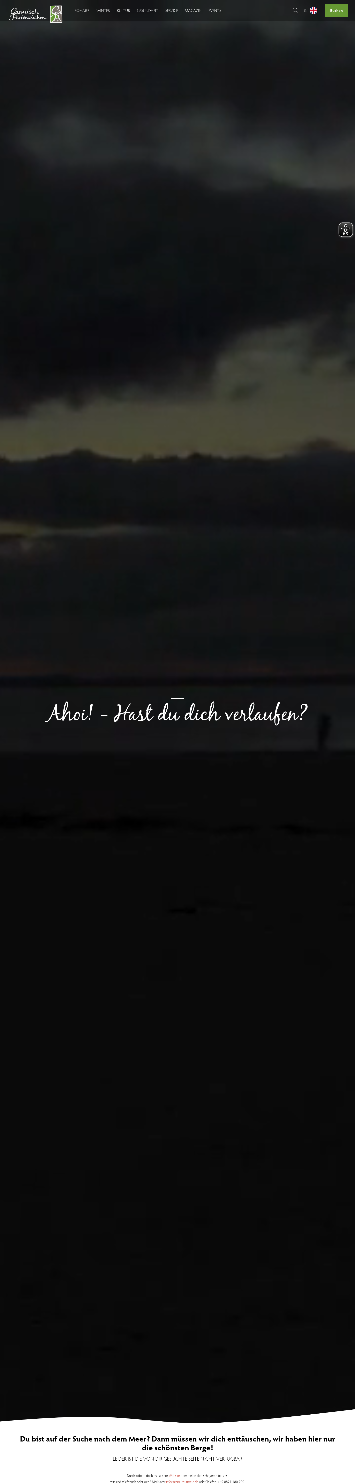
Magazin (193, 10)
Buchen (336, 10)
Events (215, 10)
